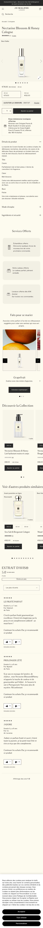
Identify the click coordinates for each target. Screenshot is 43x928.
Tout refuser (21, 918)
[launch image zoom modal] (39, 78)
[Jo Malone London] (22, 8)
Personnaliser (21, 924)
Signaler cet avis (9, 647)
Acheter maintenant (19, 390)
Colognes (11, 21)
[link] (21, 247)
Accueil (4, 21)
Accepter (21, 912)
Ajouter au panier (27, 111)
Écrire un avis (21, 579)
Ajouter (36, 103)
